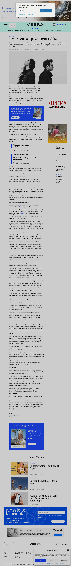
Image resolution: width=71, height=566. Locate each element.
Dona (54, 24)
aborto (20, 207)
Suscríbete (60, 24)
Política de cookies (43, 563)
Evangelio (39, 30)
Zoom (5, 556)
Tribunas (27, 555)
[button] (68, 550)
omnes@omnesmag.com (9, 546)
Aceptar (40, 560)
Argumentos (9, 30)
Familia (16, 556)
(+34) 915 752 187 (7, 545)
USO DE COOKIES (29, 564)
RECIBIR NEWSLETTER (58, 521)
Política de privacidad (50, 563)
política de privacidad (57, 515)
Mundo (5, 552)
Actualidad (6, 550)
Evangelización (18, 555)
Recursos (11, 33)
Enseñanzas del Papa (28, 30)
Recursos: (35, 28)
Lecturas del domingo (49, 30)
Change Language (46, 10)
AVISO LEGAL (13, 564)
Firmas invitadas (29, 553)
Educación (17, 553)
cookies (39, 517)
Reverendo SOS (61, 30)
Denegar (52, 560)
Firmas (27, 550)
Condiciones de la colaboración (59, 563)
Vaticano (6, 553)
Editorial (28, 552)
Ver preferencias (63, 560)
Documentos (17, 30)
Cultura (6, 555)
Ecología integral (19, 552)
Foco (16, 550)
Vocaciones (17, 557)
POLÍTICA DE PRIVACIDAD (21, 564)
